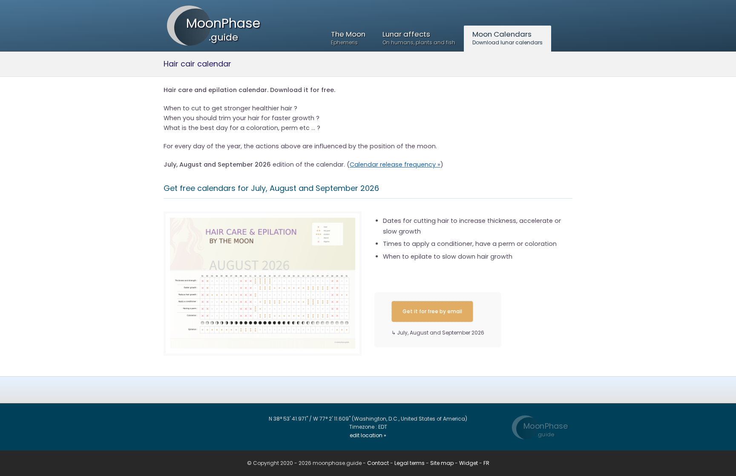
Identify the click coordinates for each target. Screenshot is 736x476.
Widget (468, 463)
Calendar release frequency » (395, 164)
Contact (378, 463)
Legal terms (409, 463)
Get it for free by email (432, 311)
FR (486, 463)
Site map (442, 463)
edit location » (368, 435)
